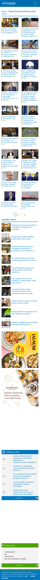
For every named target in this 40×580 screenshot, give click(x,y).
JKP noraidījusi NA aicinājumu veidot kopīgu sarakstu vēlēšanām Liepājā (29, 73)
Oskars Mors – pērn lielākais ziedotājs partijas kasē (9, 184)
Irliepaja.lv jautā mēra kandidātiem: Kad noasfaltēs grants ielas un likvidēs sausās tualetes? (30, 32)
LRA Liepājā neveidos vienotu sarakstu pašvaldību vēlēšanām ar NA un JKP (10, 96)
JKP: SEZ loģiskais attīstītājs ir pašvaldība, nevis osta (29, 205)
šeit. (26, 576)
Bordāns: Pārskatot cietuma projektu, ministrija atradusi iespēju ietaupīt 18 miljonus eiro (29, 142)
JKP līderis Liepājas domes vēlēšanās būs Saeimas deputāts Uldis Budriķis (10, 73)
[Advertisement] (20, 428)
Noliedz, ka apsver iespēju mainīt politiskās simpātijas (10, 204)
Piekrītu (32, 576)
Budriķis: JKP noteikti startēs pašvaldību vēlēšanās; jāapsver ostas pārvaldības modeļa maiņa (30, 164)
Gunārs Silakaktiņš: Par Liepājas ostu (9, 117)
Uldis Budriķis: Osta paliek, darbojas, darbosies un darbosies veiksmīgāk (10, 163)
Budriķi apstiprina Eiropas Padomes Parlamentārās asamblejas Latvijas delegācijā (30, 120)
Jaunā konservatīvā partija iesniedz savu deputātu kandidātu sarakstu (30, 53)
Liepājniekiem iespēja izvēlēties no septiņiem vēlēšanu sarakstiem (10, 53)
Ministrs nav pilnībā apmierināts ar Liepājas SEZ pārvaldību (29, 185)
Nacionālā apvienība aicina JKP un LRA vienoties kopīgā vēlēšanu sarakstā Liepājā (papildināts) (30, 96)
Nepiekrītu (5, 578)
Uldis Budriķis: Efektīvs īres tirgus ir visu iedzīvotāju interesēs (10, 140)
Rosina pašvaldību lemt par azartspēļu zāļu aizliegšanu (10, 31)
